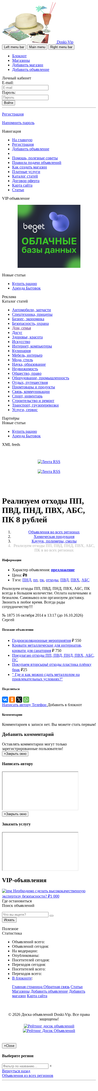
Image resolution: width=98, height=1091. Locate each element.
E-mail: (8, 82)
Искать (9, 920)
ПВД (64, 580)
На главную (22, 140)
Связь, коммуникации (31, 391)
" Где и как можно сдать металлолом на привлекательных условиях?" (46, 676)
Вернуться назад (16, 1071)
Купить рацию (24, 283)
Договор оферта (25, 181)
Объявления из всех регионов (27, 1075)
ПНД (26, 580)
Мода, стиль (22, 360)
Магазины (21, 60)
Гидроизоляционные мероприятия (41, 640)
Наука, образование (29, 364)
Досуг (17, 332)
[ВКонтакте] (5, 700)
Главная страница (27, 987)
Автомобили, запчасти (31, 310)
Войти (8, 103)
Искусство (21, 341)
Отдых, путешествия (30, 382)
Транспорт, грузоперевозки (35, 405)
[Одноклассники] (12, 700)
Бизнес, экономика (28, 319)
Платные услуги (26, 171)
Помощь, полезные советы (35, 158)
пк (42, 580)
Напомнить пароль (18, 123)
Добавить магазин (27, 65)
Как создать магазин (29, 167)
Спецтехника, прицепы (32, 314)
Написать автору (17, 705)
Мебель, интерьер (27, 355)
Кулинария (21, 351)
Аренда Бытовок (26, 288)
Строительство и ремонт (33, 400)
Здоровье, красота (27, 337)
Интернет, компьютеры (32, 346)
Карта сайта (22, 185)
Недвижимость (25, 369)
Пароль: (9, 92)
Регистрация (13, 114)
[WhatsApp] (26, 700)
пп (35, 580)
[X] (19, 700)
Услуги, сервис (25, 410)
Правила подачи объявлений (36, 162)
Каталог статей (25, 176)
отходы (52, 580)
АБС (85, 580)
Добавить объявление (30, 69)
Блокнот (19, 56)
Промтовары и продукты (33, 387)
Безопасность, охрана (30, 323)
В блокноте (22, 978)
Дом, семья (21, 328)
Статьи (18, 190)
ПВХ (75, 580)
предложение (63, 570)
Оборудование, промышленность (40, 378)
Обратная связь (56, 987)
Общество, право (26, 373)
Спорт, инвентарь (27, 396)
